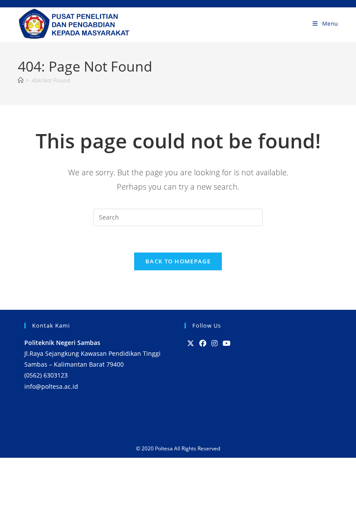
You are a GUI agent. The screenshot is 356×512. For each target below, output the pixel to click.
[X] (190, 343)
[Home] (20, 80)
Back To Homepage (178, 261)
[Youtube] (227, 343)
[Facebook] (202, 343)
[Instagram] (214, 343)
